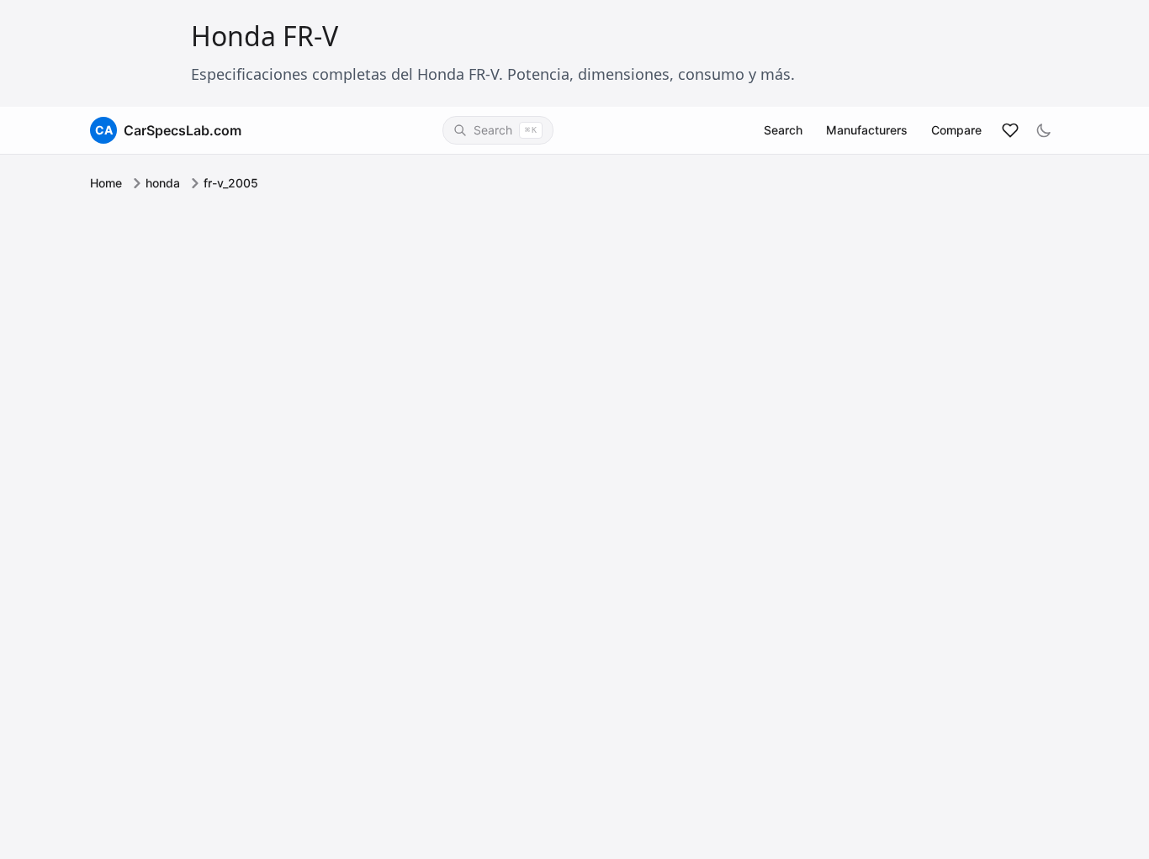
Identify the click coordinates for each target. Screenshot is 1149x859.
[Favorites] (1010, 130)
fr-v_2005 (231, 183)
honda (163, 183)
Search (783, 130)
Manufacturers (867, 130)
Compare (956, 130)
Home (106, 183)
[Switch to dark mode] (1044, 130)
